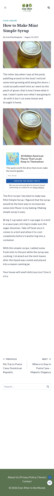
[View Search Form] (48, 7)
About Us (13, 477)
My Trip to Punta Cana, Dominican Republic (12, 366)
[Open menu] (5, 8)
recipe (13, 21)
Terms (41, 477)
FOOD (6, 21)
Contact (27, 481)
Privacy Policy (28, 477)
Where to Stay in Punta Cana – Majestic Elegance (40, 366)
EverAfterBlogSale (14, 37)
